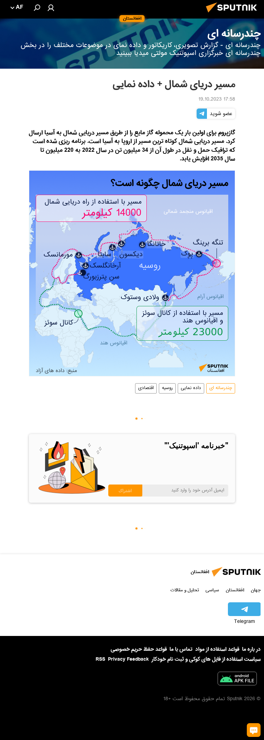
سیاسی (212, 590)
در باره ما (251, 649)
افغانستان (235, 590)
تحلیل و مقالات (184, 590)
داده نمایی (191, 388)
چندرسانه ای (220, 388)
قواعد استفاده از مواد (217, 649)
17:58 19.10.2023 (216, 100)
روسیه (167, 388)
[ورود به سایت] (51, 7)
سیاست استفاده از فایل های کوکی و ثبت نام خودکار (206, 659)
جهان (256, 590)
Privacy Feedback (128, 659)
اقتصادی (146, 388)
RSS (100, 659)
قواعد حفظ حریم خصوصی (139, 649)
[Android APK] (237, 680)
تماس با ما (180, 649)
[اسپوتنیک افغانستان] (233, 14)
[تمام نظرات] (254, 730)
